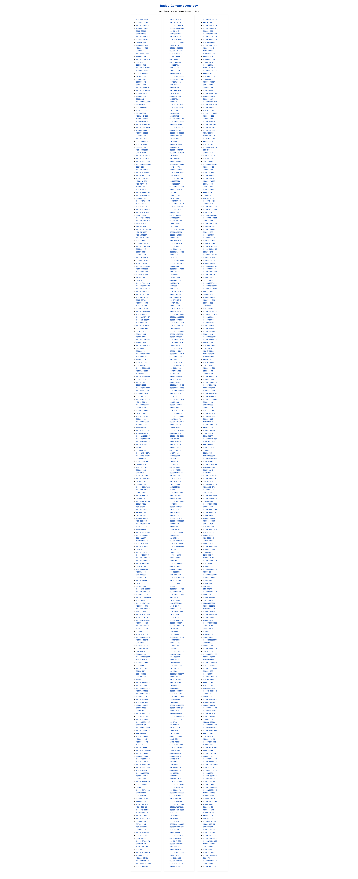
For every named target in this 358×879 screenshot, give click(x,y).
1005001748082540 (143, 283)
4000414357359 (175, 575)
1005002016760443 (210, 592)
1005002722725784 (210, 283)
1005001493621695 (210, 728)
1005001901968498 (176, 544)
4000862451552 (142, 855)
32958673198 (174, 617)
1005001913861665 (176, 207)
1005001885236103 (210, 249)
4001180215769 (141, 521)
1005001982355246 (210, 425)
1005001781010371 (142, 382)
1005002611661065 (143, 399)
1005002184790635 (176, 595)
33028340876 (208, 141)
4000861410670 (208, 90)
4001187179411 (208, 144)
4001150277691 (175, 470)
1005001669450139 (143, 286)
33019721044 (174, 722)
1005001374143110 (142, 238)
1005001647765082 (143, 294)
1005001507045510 (210, 130)
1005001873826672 (143, 841)
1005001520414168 (210, 614)
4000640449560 (175, 136)
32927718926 (174, 453)
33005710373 (174, 147)
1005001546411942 (176, 413)
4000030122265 (142, 518)
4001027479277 (175, 22)
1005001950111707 (209, 178)
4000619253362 (209, 54)
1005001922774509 (210, 275)
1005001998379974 (143, 555)
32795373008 (141, 493)
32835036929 (208, 56)
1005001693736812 (143, 626)
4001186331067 (208, 538)
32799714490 (174, 830)
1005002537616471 (143, 444)
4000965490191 (209, 48)
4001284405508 (209, 76)
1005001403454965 (143, 815)
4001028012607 (175, 838)
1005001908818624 (176, 801)
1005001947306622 (143, 790)
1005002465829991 (176, 501)
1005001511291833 (143, 810)
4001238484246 (142, 141)
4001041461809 (175, 481)
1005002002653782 (143, 637)
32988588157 (208, 646)
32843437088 (141, 343)
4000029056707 (175, 311)
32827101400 (208, 161)
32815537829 (174, 549)
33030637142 (174, 141)
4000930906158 (142, 71)
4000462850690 (209, 190)
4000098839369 (142, 798)
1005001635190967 (176, 532)
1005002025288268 (143, 750)
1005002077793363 (176, 793)
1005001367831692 (176, 39)
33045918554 (141, 252)
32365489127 (174, 739)
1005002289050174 (210, 337)
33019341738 (208, 541)
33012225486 (208, 306)
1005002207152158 (210, 654)
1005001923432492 (176, 430)
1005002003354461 (143, 376)
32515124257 (208, 348)
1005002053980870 (143, 102)
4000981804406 (142, 122)
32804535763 (174, 750)
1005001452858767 (210, 478)
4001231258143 (141, 402)
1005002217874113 (209, 127)
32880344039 (141, 654)
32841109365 (141, 31)
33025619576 (141, 365)
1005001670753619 (176, 51)
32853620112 (141, 498)
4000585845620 (142, 623)
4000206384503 (209, 240)
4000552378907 (209, 82)
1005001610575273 (143, 218)
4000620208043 (175, 144)
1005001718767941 (176, 518)
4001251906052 (175, 558)
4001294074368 (142, 569)
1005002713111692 (176, 292)
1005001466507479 (176, 150)
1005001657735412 (143, 714)
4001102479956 (208, 308)
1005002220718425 (210, 37)
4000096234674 (142, 739)
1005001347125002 (176, 405)
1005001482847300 (176, 578)
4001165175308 (141, 306)
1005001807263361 (176, 48)
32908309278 (174, 218)
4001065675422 (142, 20)
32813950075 (174, 139)
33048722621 (174, 773)
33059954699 (208, 294)
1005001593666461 (176, 541)
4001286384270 (209, 487)
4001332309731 (208, 410)
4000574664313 (142, 847)
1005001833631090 (143, 368)
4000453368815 (209, 297)
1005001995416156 (210, 498)
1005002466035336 (176, 122)
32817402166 (141, 167)
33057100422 (141, 224)
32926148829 (141, 711)
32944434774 (174, 629)
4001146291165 (141, 807)
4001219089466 (209, 133)
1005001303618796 (210, 623)
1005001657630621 (143, 668)
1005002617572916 (176, 232)
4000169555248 (209, 603)
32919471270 (141, 62)
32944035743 (174, 195)
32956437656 (174, 699)
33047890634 (174, 572)
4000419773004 (175, 654)
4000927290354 (209, 277)
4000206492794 (209, 767)
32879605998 (174, 484)
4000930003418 (142, 742)
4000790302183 (175, 512)
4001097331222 (208, 580)
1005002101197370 (143, 456)
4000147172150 (175, 779)
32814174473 (207, 858)
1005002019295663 (210, 861)
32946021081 (208, 719)
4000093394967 (209, 518)
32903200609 (208, 170)
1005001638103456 (143, 765)
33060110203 (174, 461)
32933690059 (141, 484)
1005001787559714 (143, 175)
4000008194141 (141, 130)
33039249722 (141, 447)
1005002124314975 (210, 215)
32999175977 (141, 408)
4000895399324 (209, 260)
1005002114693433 (143, 266)
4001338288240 (209, 467)
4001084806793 (175, 368)
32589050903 (174, 456)
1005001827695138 (210, 779)
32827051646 (208, 252)
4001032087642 (142, 272)
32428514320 (141, 651)
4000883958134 (209, 781)
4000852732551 (209, 705)
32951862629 (141, 42)
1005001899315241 (143, 192)
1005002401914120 (143, 195)
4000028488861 (209, 521)
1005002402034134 (176, 637)
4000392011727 (175, 444)
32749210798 (141, 612)
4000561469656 (142, 133)
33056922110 (141, 512)
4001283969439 (142, 866)
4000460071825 (175, 447)
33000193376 (174, 688)
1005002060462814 (210, 164)
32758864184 (208, 524)
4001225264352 (175, 82)
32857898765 (174, 175)
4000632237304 (209, 631)
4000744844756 (142, 461)
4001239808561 (175, 504)
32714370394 (141, 113)
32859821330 (208, 303)
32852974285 (208, 637)
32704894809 (141, 85)
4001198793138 (175, 679)
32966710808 (174, 660)
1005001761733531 (176, 796)
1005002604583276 (210, 286)
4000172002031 (141, 527)
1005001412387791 (143, 532)
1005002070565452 (176, 385)
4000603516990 (175, 425)
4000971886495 (209, 597)
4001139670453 (208, 685)
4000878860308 (209, 804)
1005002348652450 (143, 164)
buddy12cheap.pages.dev (179, 5)
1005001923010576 (210, 396)
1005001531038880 (210, 331)
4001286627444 (209, 42)
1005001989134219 (210, 224)
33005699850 (174, 328)
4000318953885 (175, 770)
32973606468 (174, 583)
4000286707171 (208, 558)
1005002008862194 (210, 238)
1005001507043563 (176, 436)
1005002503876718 (143, 728)
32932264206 (208, 507)
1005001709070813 (176, 243)
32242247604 (208, 453)
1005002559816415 (210, 790)
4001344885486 (209, 688)
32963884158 (141, 801)
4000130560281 (209, 634)
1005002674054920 (210, 235)
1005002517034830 (176, 153)
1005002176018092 (210, 464)
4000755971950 (209, 68)
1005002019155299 (143, 620)
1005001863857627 (143, 685)
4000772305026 (142, 691)
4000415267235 (142, 374)
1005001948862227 (176, 626)
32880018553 (174, 561)
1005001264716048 (143, 212)
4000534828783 (142, 22)
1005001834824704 (143, 246)
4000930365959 (175, 190)
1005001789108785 (210, 762)
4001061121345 (174, 467)
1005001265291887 (210, 711)
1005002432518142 (210, 691)
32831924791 (208, 79)
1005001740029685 (176, 229)
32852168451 (141, 725)
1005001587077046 (143, 221)
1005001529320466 (143, 345)
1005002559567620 (176, 79)
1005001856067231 (210, 28)
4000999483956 (209, 796)
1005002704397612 (210, 147)
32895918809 (141, 708)
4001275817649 (175, 300)
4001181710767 (141, 232)
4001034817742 (141, 660)
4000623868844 (142, 572)
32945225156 (141, 787)
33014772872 (174, 524)
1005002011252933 (210, 416)
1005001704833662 (176, 323)
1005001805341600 (143, 68)
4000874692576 (175, 442)
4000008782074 (175, 832)
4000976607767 (209, 136)
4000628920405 (175, 569)
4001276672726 (209, 563)
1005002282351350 (143, 156)
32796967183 (141, 76)
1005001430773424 (143, 603)
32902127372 (208, 88)
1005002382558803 (176, 164)
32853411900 (141, 153)
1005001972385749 (176, 337)
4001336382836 (142, 544)
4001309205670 (142, 716)
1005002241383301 (143, 609)
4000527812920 (142, 371)
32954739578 (174, 730)
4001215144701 (174, 167)
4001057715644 (141, 314)
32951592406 (174, 648)
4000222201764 (209, 258)
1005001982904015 (176, 708)
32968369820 (141, 578)
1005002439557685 (176, 388)
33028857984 (174, 600)
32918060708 (141, 348)
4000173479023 (142, 476)
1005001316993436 (143, 818)
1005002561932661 (176, 365)
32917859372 (141, 677)
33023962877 (208, 481)
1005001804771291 (143, 592)
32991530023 (174, 631)
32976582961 (208, 733)
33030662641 (208, 359)
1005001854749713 (210, 105)
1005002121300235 (176, 493)
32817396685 (141, 575)
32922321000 (208, 671)
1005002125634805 (210, 20)
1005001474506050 (176, 804)
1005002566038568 (210, 640)
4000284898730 (209, 212)
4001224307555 (175, 62)
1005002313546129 (210, 266)
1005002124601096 (210, 841)
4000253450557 (175, 682)
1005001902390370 (143, 852)
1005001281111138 (175, 478)
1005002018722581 (210, 725)
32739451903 (174, 396)
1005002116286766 (143, 158)
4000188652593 (142, 269)
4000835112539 (175, 382)
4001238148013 (208, 660)
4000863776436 (175, 527)
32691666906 (208, 643)
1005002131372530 (210, 835)
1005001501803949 (210, 747)
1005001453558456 (176, 719)
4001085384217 (175, 297)
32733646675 (208, 629)
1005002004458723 (143, 453)
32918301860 (174, 634)
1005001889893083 (210, 382)
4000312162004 (209, 357)
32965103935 (141, 34)
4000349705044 (142, 776)
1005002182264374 (176, 827)
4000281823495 (209, 824)
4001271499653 (208, 51)
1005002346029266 (143, 229)
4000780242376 (142, 263)
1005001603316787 (176, 861)
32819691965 (141, 226)
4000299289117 (175, 756)
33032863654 (141, 351)
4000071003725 (142, 410)
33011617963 (174, 614)
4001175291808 (208, 362)
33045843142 (174, 156)
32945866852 (174, 728)
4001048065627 (175, 59)
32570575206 (174, 99)
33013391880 (208, 501)
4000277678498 (209, 388)
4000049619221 (209, 116)
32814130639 (174, 198)
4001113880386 (141, 323)
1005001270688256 (210, 272)
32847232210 (208, 470)
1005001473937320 (210, 246)
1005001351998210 (176, 25)
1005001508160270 (176, 844)
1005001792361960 (143, 563)
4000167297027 (209, 515)
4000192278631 (175, 515)
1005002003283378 (143, 657)
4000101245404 (209, 813)
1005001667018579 (143, 90)
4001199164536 (175, 580)
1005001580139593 (210, 504)
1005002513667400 (143, 124)
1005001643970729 (143, 439)
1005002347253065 (176, 824)
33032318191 (140, 105)
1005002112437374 (176, 178)
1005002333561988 (143, 688)
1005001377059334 (176, 784)
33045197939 (141, 385)
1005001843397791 (143, 88)
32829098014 (174, 258)
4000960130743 (209, 549)
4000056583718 (142, 606)
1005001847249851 (210, 866)
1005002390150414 (210, 773)
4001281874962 (175, 841)
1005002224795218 (210, 663)
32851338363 (174, 765)
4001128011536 (208, 158)
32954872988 (208, 847)
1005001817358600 (176, 563)
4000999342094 (209, 810)
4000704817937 (209, 173)
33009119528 (174, 402)
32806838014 (208, 544)
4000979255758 (142, 705)
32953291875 (141, 79)
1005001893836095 (143, 535)
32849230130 (208, 697)
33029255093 (208, 119)
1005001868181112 (209, 385)
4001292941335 (142, 73)
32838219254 (208, 62)
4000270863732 (142, 187)
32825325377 (208, 818)
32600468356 (174, 663)
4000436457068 (209, 832)
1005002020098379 (176, 252)
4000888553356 (209, 566)
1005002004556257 (176, 343)
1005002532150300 (143, 209)
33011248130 (207, 586)
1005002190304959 (143, 730)
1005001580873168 (176, 507)
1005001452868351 (176, 651)
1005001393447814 (176, 54)
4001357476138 (141, 770)
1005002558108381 (176, 76)
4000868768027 (209, 702)
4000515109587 (175, 753)
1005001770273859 (210, 113)
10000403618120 (142, 258)
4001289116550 (208, 527)
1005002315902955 (210, 674)
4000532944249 (175, 376)
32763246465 (141, 824)
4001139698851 (141, 144)
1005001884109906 (176, 314)
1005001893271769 (210, 546)
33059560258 (174, 181)
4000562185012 (175, 677)
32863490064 (141, 821)
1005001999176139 (176, 835)
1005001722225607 (143, 430)
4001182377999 (141, 507)
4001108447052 (175, 643)
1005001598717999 (143, 552)
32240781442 (174, 538)
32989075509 (141, 470)
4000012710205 (175, 212)
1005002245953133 (176, 357)
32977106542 (174, 464)
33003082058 (174, 71)
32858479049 (174, 742)
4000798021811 (141, 110)
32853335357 (141, 198)
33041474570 (208, 626)
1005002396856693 (176, 612)
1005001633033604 (176, 521)
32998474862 (208, 419)
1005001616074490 (176, 308)
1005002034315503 (176, 246)
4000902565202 (209, 844)
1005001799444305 (210, 510)
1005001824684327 (143, 753)
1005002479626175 (210, 699)
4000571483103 (208, 535)
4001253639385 (175, 37)
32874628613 (174, 226)
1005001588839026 (210, 39)
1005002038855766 (143, 173)
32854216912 (141, 796)
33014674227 (208, 22)
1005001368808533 (210, 328)
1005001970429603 (210, 759)
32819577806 (208, 827)
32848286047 (174, 529)
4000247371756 (209, 447)
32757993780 (141, 583)
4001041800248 (142, 416)
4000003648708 (175, 849)
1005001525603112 (143, 781)
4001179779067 (141, 184)
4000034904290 (175, 124)
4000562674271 (142, 260)
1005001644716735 (176, 351)
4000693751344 (142, 275)
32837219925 (174, 685)
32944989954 (174, 657)
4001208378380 (142, 150)
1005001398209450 (176, 107)
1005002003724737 (143, 699)
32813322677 (141, 538)
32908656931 (174, 552)
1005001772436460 (210, 399)
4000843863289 (175, 714)
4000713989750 (175, 280)
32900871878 (208, 374)
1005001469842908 (143, 490)
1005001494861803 (210, 122)
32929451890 (208, 232)
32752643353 (208, 85)
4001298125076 (208, 422)
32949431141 (174, 606)
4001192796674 (141, 240)
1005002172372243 (176, 807)
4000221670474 (142, 804)
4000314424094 (175, 433)
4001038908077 (209, 456)
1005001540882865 (176, 716)
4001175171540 (208, 110)
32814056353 (141, 674)
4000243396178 (175, 240)
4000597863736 (209, 226)
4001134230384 (142, 827)
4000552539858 (142, 303)
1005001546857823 (210, 175)
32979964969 (208, 365)
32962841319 (174, 759)
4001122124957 (141, 204)
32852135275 (174, 776)
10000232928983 (142, 422)
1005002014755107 (143, 317)
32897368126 (174, 286)
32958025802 (208, 192)
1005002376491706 (143, 501)
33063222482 (141, 136)
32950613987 (208, 343)
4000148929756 (209, 442)
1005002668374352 (143, 405)
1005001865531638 (176, 173)
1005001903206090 (176, 127)
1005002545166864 (210, 311)
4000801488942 (142, 640)
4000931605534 (209, 243)
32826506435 (208, 408)
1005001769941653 (210, 730)
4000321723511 (141, 425)
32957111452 (207, 493)
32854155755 (174, 85)
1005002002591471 (210, 71)
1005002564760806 (210, 459)
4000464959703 (175, 73)
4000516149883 (209, 461)
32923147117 (140, 671)
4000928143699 (209, 612)
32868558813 (208, 195)
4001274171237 (174, 303)
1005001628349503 (143, 170)
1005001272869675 (143, 201)
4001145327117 (208, 532)
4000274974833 (175, 201)
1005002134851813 (210, 102)
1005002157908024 (176, 187)
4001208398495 (175, 818)
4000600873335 (142, 631)
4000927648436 (175, 640)
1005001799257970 (143, 495)
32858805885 (174, 277)
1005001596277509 (176, 28)
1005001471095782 (210, 340)
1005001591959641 (176, 221)
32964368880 (141, 359)
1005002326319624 (210, 490)
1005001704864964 (210, 801)
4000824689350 (209, 793)
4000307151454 (175, 495)
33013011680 (140, 643)
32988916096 (141, 427)
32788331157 (141, 277)
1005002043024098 (176, 697)
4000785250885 (175, 34)
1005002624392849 (143, 589)
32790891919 (174, 813)
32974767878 (174, 45)
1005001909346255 (176, 362)
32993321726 (208, 31)
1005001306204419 (210, 838)
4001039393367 (209, 609)
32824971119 (174, 439)
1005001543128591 (210, 495)
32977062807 (208, 736)
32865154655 (174, 702)
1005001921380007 (176, 745)
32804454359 (141, 255)
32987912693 (174, 272)
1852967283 (173, 586)
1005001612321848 (176, 864)
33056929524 (174, 306)
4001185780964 (175, 215)
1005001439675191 (210, 93)
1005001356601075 (176, 691)
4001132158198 (141, 745)
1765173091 (207, 473)
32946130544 (208, 555)
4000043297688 (175, 130)
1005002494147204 (176, 269)
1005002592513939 (143, 694)
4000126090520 (142, 541)
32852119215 (140, 473)
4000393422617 (142, 96)
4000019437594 (142, 394)
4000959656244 (142, 308)
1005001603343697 (143, 759)
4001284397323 (142, 297)
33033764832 (174, 733)
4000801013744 (208, 849)
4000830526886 (209, 578)
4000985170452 (142, 858)
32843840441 (174, 113)
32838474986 (208, 552)
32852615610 (208, 750)
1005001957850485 (176, 399)
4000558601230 (209, 830)
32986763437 (174, 266)
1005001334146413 (176, 781)
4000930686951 (209, 263)
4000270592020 (142, 379)
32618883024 (141, 515)
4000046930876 (142, 28)
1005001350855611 (210, 376)
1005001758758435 (176, 260)
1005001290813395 (143, 340)
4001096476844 (175, 847)
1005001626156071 (143, 127)
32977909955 (208, 444)
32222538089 (141, 147)
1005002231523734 (143, 59)
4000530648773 (142, 646)
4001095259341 (175, 359)
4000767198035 (209, 716)
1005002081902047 (143, 580)
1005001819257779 (210, 209)
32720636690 (208, 280)
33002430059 (208, 184)
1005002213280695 (210, 65)
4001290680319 (175, 767)
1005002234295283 (210, 765)
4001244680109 (142, 328)
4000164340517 (141, 181)
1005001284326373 (143, 561)
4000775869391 (142, 813)
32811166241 (207, 150)
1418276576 (173, 597)
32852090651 (141, 280)
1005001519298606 (176, 331)
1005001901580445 (143, 289)
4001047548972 (209, 354)
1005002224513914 (210, 484)
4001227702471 (141, 235)
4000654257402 (175, 88)
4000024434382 (142, 697)
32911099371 (174, 510)
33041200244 (141, 99)
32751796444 (174, 490)
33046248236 (208, 815)
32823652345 (141, 830)
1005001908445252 (143, 546)
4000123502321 (142, 178)
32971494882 (141, 733)
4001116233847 (141, 849)
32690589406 (141, 56)
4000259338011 (209, 852)
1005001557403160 (176, 821)
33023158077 (208, 436)
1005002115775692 (176, 209)
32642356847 (141, 249)
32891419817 (207, 595)
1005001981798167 (143, 326)
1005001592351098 (143, 311)
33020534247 (208, 694)
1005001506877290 (143, 487)
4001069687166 (141, 357)
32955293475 (174, 224)
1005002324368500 (143, 597)
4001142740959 (208, 198)
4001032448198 (142, 702)
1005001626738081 (210, 753)
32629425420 (141, 419)
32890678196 (208, 807)
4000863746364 (142, 39)
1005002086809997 (176, 852)
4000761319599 (208, 572)
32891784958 (141, 838)
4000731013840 (141, 337)
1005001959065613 (143, 558)
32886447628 (174, 345)
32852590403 (174, 487)
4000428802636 (175, 603)
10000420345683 (209, 821)
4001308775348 (209, 679)
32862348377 (208, 433)
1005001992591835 (176, 235)
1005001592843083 (176, 810)
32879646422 (208, 600)
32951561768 (141, 566)
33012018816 (174, 31)
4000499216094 (175, 289)
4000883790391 (175, 161)
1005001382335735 (143, 682)
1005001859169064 (210, 742)
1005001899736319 (210, 45)
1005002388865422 (176, 665)
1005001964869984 (210, 107)
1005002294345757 (143, 478)
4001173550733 (175, 798)
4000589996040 (175, 736)
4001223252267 (209, 665)
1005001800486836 (176, 546)
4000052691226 (175, 609)
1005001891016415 (176, 410)
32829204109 (208, 651)
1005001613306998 (176, 42)
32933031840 (208, 73)
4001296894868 (142, 600)
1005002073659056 (176, 391)
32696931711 (174, 711)
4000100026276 (175, 419)
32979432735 (174, 815)
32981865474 (141, 844)
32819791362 (174, 93)
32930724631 (208, 99)
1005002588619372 (210, 770)
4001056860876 (175, 790)
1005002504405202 (143, 767)
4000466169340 (142, 93)
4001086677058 (175, 90)
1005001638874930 (210, 787)
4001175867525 (141, 665)
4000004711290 (208, 745)
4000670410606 (209, 657)
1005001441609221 (210, 218)
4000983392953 (142, 756)
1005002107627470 (143, 139)
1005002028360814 (143, 773)
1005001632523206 (176, 348)
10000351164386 (209, 139)
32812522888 (208, 405)
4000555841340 (209, 300)
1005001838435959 (176, 133)
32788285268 (141, 586)
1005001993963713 (176, 623)
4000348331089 (209, 368)
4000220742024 (175, 65)
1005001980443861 (143, 719)
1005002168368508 (143, 37)
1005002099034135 (210, 314)
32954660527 (174, 535)
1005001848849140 (210, 512)
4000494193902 (209, 156)
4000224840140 (209, 739)
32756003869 (174, 56)
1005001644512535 (176, 747)
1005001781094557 (210, 439)
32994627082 (174, 427)
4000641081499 (209, 326)
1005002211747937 (176, 473)
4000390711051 (208, 756)
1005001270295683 (143, 292)
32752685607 (141, 413)
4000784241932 (142, 629)
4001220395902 (175, 249)
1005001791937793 (210, 855)
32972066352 (141, 779)
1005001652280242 (210, 677)
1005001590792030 (210, 529)
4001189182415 (141, 207)
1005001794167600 (210, 714)
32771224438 (174, 374)
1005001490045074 (210, 269)
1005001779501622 (143, 614)
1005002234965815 (176, 263)
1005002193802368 (176, 317)
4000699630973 (142, 243)
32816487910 (174, 762)
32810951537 (174, 668)
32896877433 (174, 102)
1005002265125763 (210, 255)
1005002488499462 (176, 340)
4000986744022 (142, 648)
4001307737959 (142, 762)
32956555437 (141, 679)
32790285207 (141, 481)
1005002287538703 (176, 592)
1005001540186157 (210, 394)
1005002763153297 (143, 722)
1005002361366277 (176, 674)
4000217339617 (175, 394)
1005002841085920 (143, 442)
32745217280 (174, 646)
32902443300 (208, 682)
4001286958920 (209, 345)
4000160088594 (209, 59)
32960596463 (208, 402)
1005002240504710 (143, 320)
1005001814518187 (209, 201)
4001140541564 (141, 190)
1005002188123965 (143, 354)
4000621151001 (208, 620)
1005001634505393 (176, 705)
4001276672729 (175, 371)
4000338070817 (209, 379)
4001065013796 (208, 583)
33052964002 (174, 855)
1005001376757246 (176, 422)
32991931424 (141, 793)
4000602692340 (175, 170)
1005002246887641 (176, 354)
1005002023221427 (143, 436)
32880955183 (174, 255)
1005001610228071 (210, 668)
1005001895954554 (210, 320)
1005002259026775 (143, 391)
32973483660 (208, 292)
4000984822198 (142, 595)
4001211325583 (141, 396)
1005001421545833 (210, 413)
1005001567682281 (176, 334)
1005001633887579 (176, 119)
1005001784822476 (210, 708)
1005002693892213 (210, 575)
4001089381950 (175, 158)
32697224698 (208, 187)
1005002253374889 (143, 54)
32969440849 (208, 334)
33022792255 (141, 334)
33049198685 (141, 459)
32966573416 (141, 82)
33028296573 (208, 153)
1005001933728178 (143, 510)
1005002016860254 (210, 317)
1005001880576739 (143, 524)
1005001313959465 (176, 416)
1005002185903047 (143, 747)
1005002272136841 (143, 25)
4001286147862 (175, 476)
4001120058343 (175, 379)
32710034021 (141, 450)
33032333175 (141, 51)
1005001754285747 (176, 620)
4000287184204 (142, 116)
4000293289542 (175, 498)
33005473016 (174, 238)
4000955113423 (142, 119)
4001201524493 (142, 736)
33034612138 (208, 864)
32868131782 (174, 116)
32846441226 (174, 275)
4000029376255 (209, 181)
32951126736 (141, 300)
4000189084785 (142, 433)
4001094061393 (175, 858)
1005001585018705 (210, 229)
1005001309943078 (210, 561)
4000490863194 (175, 68)
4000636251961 (209, 167)
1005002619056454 (210, 569)
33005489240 (208, 427)
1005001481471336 (143, 161)
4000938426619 (209, 96)
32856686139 (208, 450)
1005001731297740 (176, 326)
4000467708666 (175, 408)
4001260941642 (142, 107)
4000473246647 (209, 430)
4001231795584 (141, 784)
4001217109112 (141, 467)
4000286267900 (142, 362)
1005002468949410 (210, 289)
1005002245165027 (210, 323)
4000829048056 (142, 663)
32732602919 (141, 331)
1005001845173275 (210, 207)
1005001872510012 (143, 388)
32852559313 (141, 549)
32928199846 (141, 529)
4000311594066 (175, 566)
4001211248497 (175, 20)
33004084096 (208, 221)
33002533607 (174, 184)
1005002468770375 (210, 776)
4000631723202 (209, 391)
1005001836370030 (210, 34)
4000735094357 (142, 617)
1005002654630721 (176, 204)
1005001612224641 (176, 694)
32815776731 (207, 589)
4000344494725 (142, 48)
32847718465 (141, 215)
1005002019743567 (176, 787)
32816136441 (174, 110)
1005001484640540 (210, 648)
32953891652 (141, 464)
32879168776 (174, 283)
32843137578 (174, 725)
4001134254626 (209, 351)
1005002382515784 (210, 476)
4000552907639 (175, 866)
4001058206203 (209, 798)
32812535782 (174, 459)
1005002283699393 (143, 864)
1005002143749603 (210, 124)
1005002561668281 (210, 784)
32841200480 (174, 671)
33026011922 (141, 504)
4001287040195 (141, 835)
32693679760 (141, 65)
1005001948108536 (176, 105)
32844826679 (208, 371)
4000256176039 (142, 634)
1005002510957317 (143, 861)
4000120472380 (209, 722)
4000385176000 (175, 96)
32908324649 (208, 204)
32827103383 (174, 192)
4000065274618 (175, 294)
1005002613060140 (143, 832)
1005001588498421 (210, 617)
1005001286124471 (176, 320)
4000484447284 (142, 45)
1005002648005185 (176, 589)
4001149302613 (175, 555)
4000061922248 (209, 606)
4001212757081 (175, 450)
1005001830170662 (210, 25)
